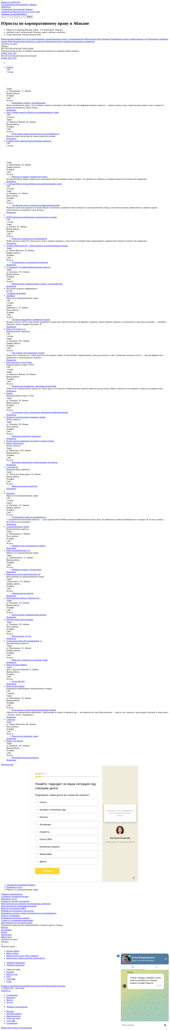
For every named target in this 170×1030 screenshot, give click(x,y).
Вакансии (17, 12)
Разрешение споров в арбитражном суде (129, 39)
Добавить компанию (15, 962)
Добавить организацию (11, 14)
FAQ (8, 977)
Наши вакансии (13, 1016)
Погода (25, 12)
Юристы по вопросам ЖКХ (13, 908)
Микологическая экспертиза (24, 486)
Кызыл (4, 932)
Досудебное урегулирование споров (28, 353)
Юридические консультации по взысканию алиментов (70, 41)
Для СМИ (10, 979)
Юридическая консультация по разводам (26, 41)
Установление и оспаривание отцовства (30, 262)
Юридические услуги (21, 636)
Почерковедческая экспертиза (25, 757)
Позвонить (11, 110)
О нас (9, 981)
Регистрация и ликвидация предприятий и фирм (34, 710)
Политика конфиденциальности (28, 986)
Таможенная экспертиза (22, 593)
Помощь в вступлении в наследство (17, 911)
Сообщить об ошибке (10, 896)
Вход (24, 14)
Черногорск (6, 934)
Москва (4, 927)
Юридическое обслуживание (97, 39)
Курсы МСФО (18, 681)
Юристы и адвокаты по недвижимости (29, 238)
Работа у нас (12, 974)
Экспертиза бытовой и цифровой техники (31, 319)
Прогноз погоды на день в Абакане (22, 956)
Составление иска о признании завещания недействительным (40, 412)
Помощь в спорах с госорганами (26, 569)
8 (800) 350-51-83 (8, 53)
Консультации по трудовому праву (16, 923)
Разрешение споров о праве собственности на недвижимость (28, 913)
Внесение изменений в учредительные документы (35, 462)
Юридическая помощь (11, 39)
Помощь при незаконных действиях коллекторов (34, 386)
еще (38, 12)
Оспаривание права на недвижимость (29, 517)
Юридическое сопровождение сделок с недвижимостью (37, 284)
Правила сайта (7, 986)
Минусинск (6, 937)
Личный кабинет (14, 1014)
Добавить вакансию (15, 965)
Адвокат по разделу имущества (15, 901)
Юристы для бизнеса (10, 915)
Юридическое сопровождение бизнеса (29, 615)
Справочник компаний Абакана (20, 885)
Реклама (24, 896)
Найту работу (12, 953)
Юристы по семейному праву (25, 736)
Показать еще (7, 764)
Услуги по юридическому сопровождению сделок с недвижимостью (53, 39)
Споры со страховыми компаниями (17, 920)
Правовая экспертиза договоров (26, 436)
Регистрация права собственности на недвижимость (35, 134)
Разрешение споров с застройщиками (29, 103)
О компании (12, 1023)
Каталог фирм (12, 951)
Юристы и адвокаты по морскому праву (30, 660)
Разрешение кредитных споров (15, 918)
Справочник (6, 12)
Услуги (32, 12)
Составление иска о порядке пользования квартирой (36, 205)
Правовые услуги (14, 887)
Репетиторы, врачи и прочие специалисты (25, 958)
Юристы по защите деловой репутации (29, 177)
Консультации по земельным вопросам (18, 906)
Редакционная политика (54, 986)
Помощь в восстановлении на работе (28, 546)
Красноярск (6, 930)
